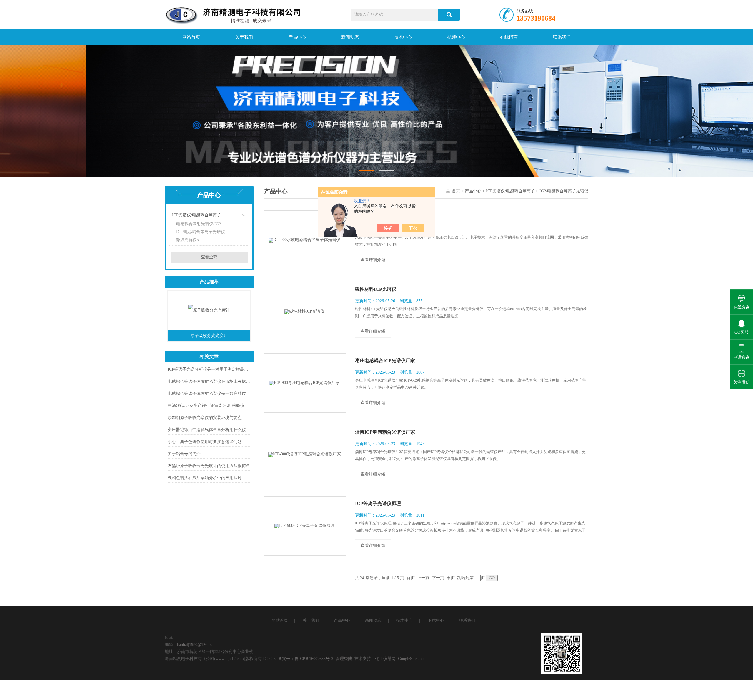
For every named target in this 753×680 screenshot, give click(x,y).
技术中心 (403, 37)
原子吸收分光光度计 (209, 335)
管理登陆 (344, 658)
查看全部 (209, 257)
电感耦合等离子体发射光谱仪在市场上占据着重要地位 (209, 381)
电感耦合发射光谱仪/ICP (198, 224)
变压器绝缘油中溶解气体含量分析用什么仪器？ (209, 429)
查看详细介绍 (373, 260)
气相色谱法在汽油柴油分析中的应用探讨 (205, 478)
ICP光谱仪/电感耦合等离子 (196, 215)
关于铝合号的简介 (184, 454)
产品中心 (297, 37)
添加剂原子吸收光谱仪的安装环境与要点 (205, 417)
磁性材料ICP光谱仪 (375, 289)
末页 (451, 578)
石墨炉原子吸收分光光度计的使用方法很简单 (209, 466)
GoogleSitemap (411, 658)
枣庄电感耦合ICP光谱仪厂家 (385, 360)
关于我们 (244, 37)
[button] (366, 170)
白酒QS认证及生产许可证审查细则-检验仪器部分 (209, 405)
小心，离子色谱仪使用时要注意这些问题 (205, 442)
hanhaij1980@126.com (196, 644)
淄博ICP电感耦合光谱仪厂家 (385, 432)
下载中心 (436, 620)
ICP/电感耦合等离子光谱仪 (200, 232)
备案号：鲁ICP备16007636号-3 (305, 658)
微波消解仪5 (187, 240)
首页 (456, 191)
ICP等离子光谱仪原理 (378, 503)
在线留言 (509, 37)
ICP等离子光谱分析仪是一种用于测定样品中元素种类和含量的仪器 (209, 369)
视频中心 (456, 37)
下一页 (438, 578)
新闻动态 (350, 37)
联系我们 (562, 37)
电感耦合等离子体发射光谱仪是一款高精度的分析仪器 (209, 393)
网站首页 (191, 37)
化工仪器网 (385, 658)
